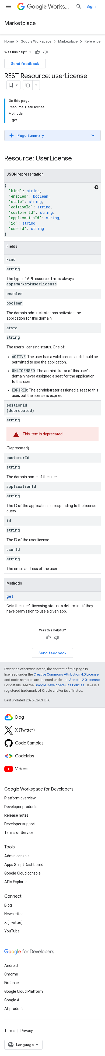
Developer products (20, 807)
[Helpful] (37, 52)
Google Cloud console (22, 873)
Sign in (92, 6)
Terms (9, 1031)
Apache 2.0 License (84, 680)
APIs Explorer (15, 882)
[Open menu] (8, 6)
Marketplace (20, 23)
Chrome (11, 974)
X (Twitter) (13, 922)
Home (9, 41)
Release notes (16, 815)
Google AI (12, 1000)
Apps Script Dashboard (23, 864)
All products (14, 1008)
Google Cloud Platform (23, 991)
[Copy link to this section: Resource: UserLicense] (77, 159)
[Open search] (79, 6)
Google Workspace (36, 41)
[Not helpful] (45, 52)
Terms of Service (18, 832)
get (9, 596)
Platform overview (20, 798)
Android (11, 965)
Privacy (26, 1031)
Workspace (59, 6)
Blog (8, 905)
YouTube (12, 931)
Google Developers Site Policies (59, 685)
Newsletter (13, 914)
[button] (52, 135)
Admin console (17, 856)
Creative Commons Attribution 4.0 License (66, 674)
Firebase (11, 983)
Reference (92, 41)
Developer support (20, 824)
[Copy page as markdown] (28, 85)
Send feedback (25, 63)
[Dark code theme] (96, 187)
